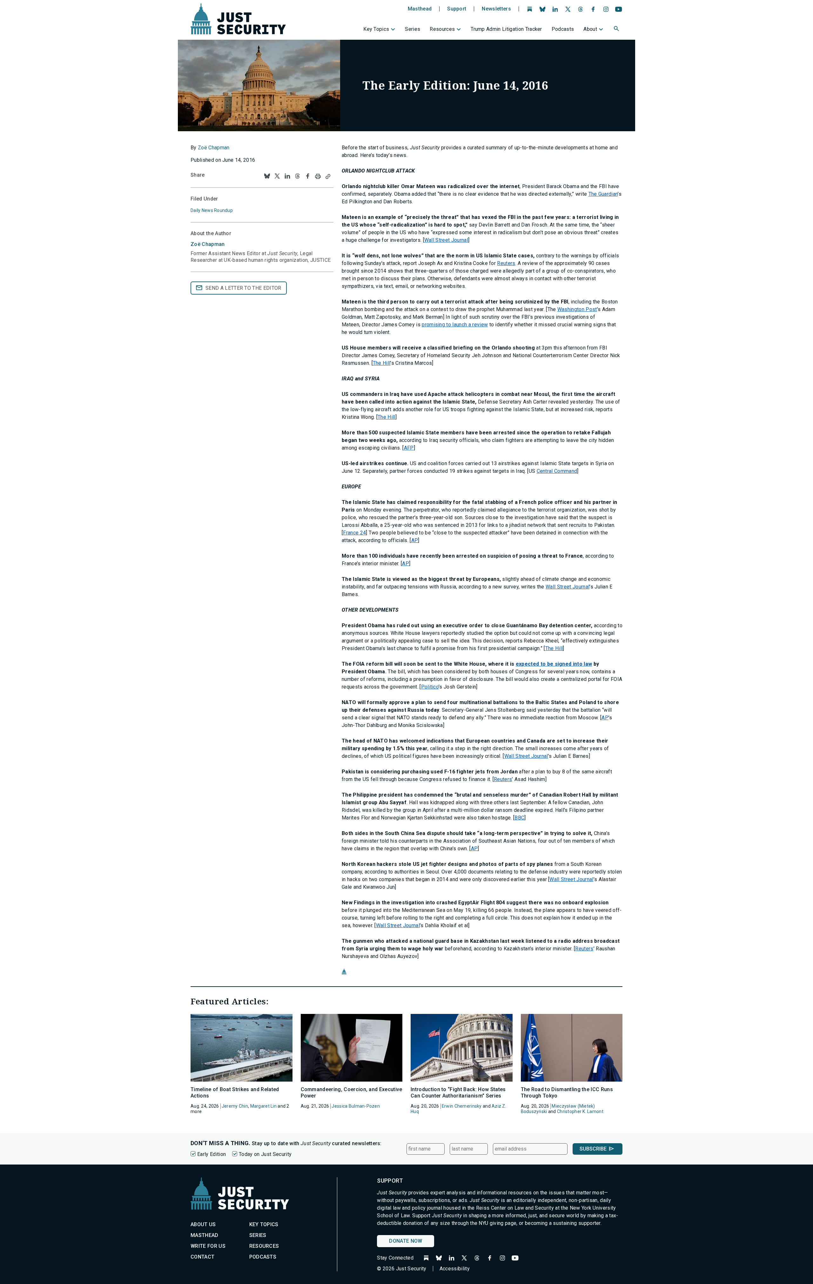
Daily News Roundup (212, 210)
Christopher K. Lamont (580, 1111)
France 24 (354, 533)
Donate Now (405, 1241)
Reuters (506, 263)
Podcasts (563, 29)
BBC (519, 818)
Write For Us (208, 1246)
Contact (202, 1257)
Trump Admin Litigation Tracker (506, 29)
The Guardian (603, 194)
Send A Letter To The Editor (243, 288)
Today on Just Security (265, 1154)
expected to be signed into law (554, 664)
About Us (203, 1224)
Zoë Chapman (214, 148)
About (590, 29)
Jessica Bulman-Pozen (356, 1106)
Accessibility (455, 1269)
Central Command (557, 471)
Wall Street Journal (446, 240)
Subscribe (593, 1149)
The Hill (382, 363)
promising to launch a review (455, 325)
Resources (442, 29)
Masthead (420, 8)
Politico (430, 687)
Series (412, 29)
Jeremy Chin (235, 1106)
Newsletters (496, 8)
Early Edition (211, 1154)
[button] (617, 29)
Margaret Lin (263, 1106)
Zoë (208, 244)
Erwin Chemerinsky (462, 1106)
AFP (409, 448)
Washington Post (577, 309)
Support (456, 8)
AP (414, 540)
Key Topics (376, 29)
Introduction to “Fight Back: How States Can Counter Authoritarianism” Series (458, 1092)
